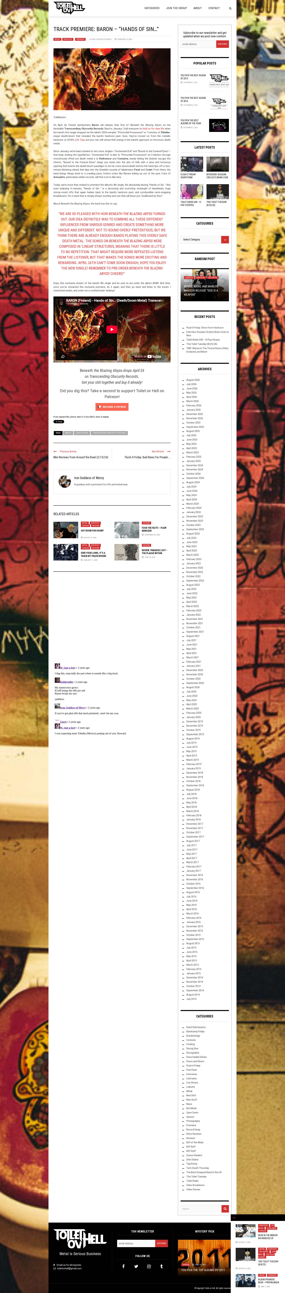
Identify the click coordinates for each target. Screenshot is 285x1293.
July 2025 (191, 435)
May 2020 (191, 700)
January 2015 (193, 973)
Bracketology (193, 1035)
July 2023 (191, 538)
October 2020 (193, 679)
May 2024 (191, 495)
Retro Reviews (193, 1134)
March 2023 (192, 555)
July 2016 (191, 896)
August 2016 (193, 892)
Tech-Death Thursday (197, 1168)
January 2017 (193, 871)
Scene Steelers (194, 1155)
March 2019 (192, 760)
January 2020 (193, 717)
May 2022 (191, 597)
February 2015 (193, 969)
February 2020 (193, 713)
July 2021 (191, 640)
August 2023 (193, 533)
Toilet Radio (192, 1181)
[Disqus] (112, 619)
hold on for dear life (153, 128)
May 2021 (191, 649)
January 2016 (193, 922)
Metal (57, 39)
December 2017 (194, 824)
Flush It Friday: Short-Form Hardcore (188, 177)
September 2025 (195, 427)
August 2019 (193, 738)
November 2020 (194, 674)
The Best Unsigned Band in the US (204, 1172)
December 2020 (194, 670)
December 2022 (194, 567)
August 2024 (193, 482)
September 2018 (195, 785)
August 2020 (193, 687)
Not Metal (263, 1252)
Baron (68, 433)
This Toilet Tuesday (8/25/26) (201, 344)
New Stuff (68, 39)
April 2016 (191, 909)
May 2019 (191, 751)
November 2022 (194, 572)
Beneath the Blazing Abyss (101, 370)
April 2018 (191, 807)
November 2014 (194, 982)
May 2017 (191, 854)
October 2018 (193, 781)
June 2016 (191, 901)
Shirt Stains (192, 1159)
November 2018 (194, 777)
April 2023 (191, 550)
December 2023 (194, 516)
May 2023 (191, 546)
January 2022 (193, 614)
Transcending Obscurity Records (109, 433)
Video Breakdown (195, 1185)
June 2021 (191, 644)
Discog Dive (192, 1048)
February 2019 (193, 764)
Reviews (95, 526)
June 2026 (191, 388)
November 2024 (194, 469)
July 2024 (191, 486)
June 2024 (191, 491)
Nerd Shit (191, 1095)
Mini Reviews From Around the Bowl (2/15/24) (80, 457)
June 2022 (191, 593)
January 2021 (193, 666)
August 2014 (193, 994)
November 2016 (194, 879)
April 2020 (191, 704)
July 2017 (191, 845)
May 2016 (191, 905)
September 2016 (195, 888)
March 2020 (192, 708)
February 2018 (193, 815)
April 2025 (191, 448)
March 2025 (192, 452)
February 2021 (193, 661)
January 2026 (193, 409)
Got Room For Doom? (92, 530)
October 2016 (193, 883)
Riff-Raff (191, 1151)
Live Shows (192, 1082)
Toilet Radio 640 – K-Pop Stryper (203, 339)
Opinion (85, 526)
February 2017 (193, 866)
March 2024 (192, 503)
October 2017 (193, 832)
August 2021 (193, 636)
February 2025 (193, 456)
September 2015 (195, 939)
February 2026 (193, 405)
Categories (152, 8)
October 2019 (193, 730)
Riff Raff (191, 1146)
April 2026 (191, 397)
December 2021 (194, 619)
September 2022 (195, 580)
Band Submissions (196, 1027)
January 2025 (193, 461)
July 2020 (191, 691)
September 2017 (195, 836)
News (189, 1104)
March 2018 (192, 811)
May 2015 (191, 956)
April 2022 (191, 602)
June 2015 (191, 952)
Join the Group (176, 8)
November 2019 (194, 725)
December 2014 (194, 977)
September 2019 (195, 734)
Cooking (190, 1044)
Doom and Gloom (195, 1061)
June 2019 (191, 747)
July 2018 (191, 794)
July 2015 (191, 948)
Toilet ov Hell (210, 1288)
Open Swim (271, 1228)
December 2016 (194, 875)
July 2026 (191, 384)
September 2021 (195, 632)
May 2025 (191, 444)
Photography (193, 1121)
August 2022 (193, 585)
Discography (192, 1053)
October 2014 (193, 986)
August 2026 (193, 380)
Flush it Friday (193, 1065)
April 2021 (191, 653)
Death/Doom (82, 433)
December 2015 (194, 926)
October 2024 (193, 474)
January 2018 (193, 819)
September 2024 (195, 478)
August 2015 (193, 943)
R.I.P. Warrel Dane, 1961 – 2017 (200, 1270)
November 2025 (194, 418)
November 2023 (194, 521)
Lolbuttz (190, 1087)
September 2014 (195, 990)
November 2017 (194, 828)
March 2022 (192, 606)
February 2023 (193, 559)
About (198, 8)
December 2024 (194, 465)
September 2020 (195, 683)
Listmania (191, 1078)
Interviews (191, 1074)
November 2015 (194, 930)
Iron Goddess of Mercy (101, 39)
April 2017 (191, 858)
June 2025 (191, 439)
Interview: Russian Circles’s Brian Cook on (217, 177)
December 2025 (194, 414)
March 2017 (192, 862)
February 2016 (193, 918)
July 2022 (191, 589)
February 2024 (193, 508)
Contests (191, 1040)
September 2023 (195, 529)
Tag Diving (191, 1164)
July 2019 (191, 743)
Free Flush (191, 1070)
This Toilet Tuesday (196, 1176)
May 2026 (191, 392)
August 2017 (193, 841)
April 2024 (191, 499)
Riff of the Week (194, 1142)
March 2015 (192, 965)
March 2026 (192, 401)
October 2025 (193, 422)
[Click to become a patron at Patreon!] (111, 406)
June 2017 (191, 849)
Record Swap (193, 1129)
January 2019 (193, 768)
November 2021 (194, 623)
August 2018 (193, 790)
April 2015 (191, 960)
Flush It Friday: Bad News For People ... (148, 457)
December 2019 (194, 721)
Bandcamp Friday (195, 1031)
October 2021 (193, 627)
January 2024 (193, 512)
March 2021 (192, 657)
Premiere (80, 39)
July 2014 (191, 999)
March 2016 (192, 913)
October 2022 (193, 576)
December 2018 (194, 772)
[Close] (234, 1217)
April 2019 (191, 755)
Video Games (193, 1189)
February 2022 (193, 610)
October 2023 (193, 525)
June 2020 (191, 696)
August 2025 (193, 431)
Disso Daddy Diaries (196, 1057)
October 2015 (193, 935)
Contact (214, 8)
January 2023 (193, 563)
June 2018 (191, 798)
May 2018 (191, 802)
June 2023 (191, 542)
